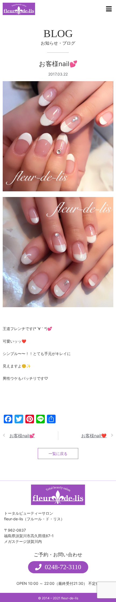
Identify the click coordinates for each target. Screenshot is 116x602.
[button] (58, 567)
